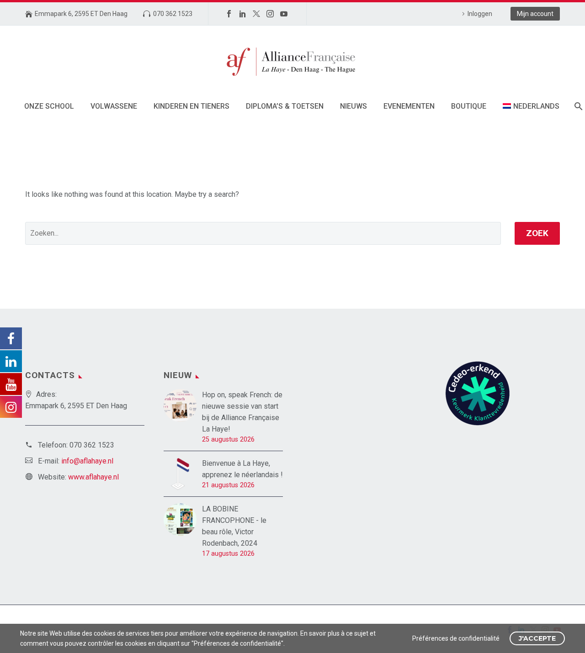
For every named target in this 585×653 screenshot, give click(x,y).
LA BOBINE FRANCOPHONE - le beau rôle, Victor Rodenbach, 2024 (234, 526)
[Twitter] (256, 13)
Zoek (537, 233)
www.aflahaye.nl (93, 477)
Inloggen (480, 13)
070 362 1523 (172, 13)
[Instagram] (270, 13)
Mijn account (535, 13)
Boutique (468, 106)
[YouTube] (284, 13)
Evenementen (409, 106)
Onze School (49, 106)
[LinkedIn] (243, 13)
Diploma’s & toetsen (285, 106)
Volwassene (113, 106)
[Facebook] (229, 13)
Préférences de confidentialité (456, 638)
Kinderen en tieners (191, 106)
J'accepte (537, 638)
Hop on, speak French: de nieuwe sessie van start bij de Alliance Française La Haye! (242, 411)
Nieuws (353, 106)
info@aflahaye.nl (87, 461)
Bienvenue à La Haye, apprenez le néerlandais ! (242, 469)
